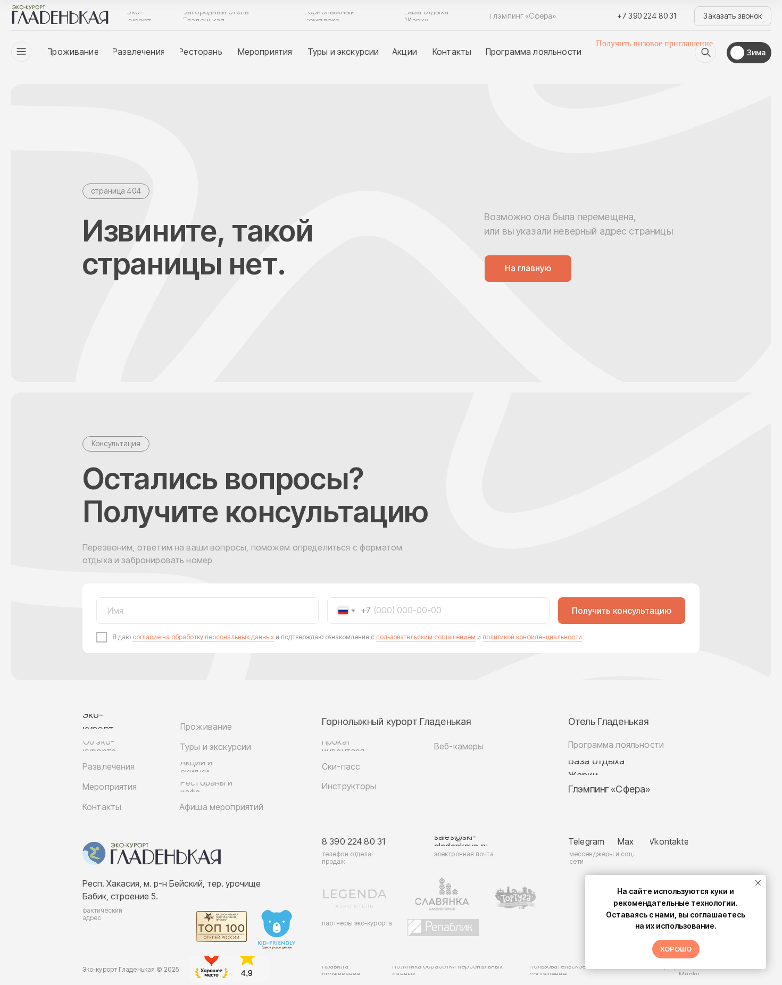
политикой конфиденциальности (532, 637)
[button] (732, 16)
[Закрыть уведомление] (758, 883)
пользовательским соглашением (426, 637)
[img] (705, 52)
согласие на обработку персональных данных (203, 637)
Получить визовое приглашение (654, 43)
